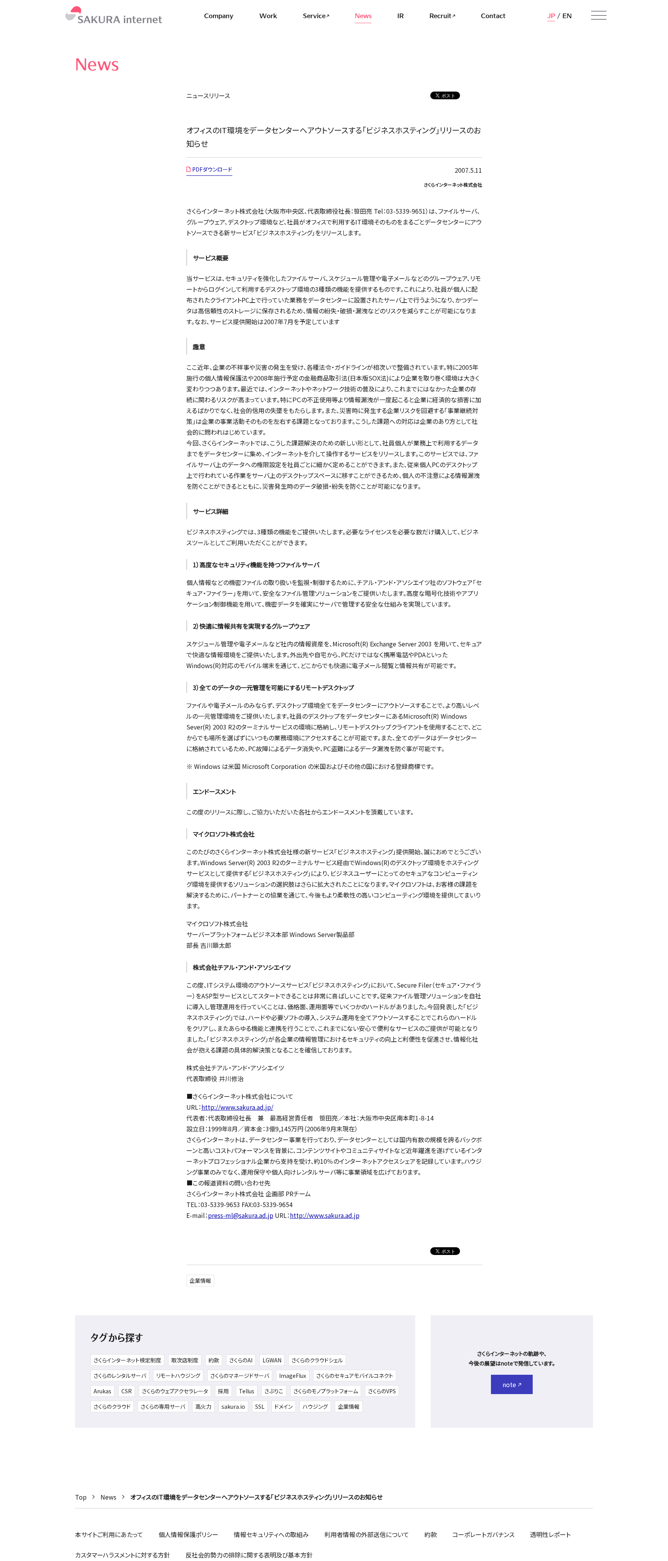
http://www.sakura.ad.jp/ (237, 1107)
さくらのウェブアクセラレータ (175, 1391)
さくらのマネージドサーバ (239, 1375)
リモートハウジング (178, 1375)
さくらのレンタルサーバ (120, 1375)
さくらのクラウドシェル (317, 1360)
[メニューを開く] (599, 15)
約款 (213, 1360)
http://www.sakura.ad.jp (325, 1215)
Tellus (246, 1391)
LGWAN (271, 1360)
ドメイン (283, 1406)
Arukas (102, 1391)
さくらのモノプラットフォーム (325, 1391)
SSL (259, 1406)
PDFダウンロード (212, 169)
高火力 (203, 1406)
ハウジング (315, 1406)
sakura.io (233, 1406)
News (108, 1496)
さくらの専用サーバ (163, 1406)
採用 (223, 1391)
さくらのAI (240, 1360)
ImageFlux (292, 1375)
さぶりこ (273, 1391)
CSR (126, 1391)
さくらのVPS (382, 1391)
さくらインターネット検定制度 (127, 1360)
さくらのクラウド (112, 1406)
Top (81, 1496)
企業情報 (200, 1280)
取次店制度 (184, 1360)
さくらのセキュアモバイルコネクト (354, 1375)
